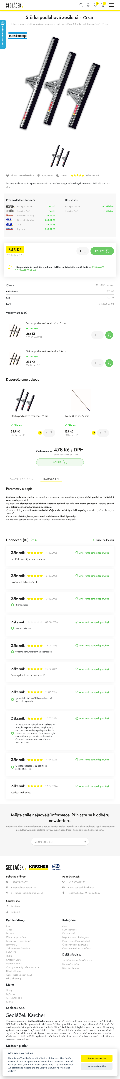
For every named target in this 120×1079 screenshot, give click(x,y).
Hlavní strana (17, 23)
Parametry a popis (21, 479)
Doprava (10, 933)
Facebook (15, 906)
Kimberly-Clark (13, 959)
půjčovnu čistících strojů (41, 1030)
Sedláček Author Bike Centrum (77, 960)
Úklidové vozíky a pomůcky (40, 23)
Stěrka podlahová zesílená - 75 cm (91, 23)
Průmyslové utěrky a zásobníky (77, 940)
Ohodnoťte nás (13, 970)
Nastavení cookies (97, 1066)
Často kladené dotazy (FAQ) (19, 974)
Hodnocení (51, 479)
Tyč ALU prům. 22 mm (77, 416)
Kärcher (109, 1020)
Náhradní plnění (14, 963)
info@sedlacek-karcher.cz (23, 887)
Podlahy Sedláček (70, 964)
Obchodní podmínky (16, 937)
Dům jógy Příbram (71, 967)
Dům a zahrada (69, 929)
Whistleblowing (13, 978)
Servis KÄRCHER (14, 997)
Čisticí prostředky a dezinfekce (76, 948)
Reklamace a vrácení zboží (18, 940)
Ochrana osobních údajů (18, 948)
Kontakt (9, 1001)
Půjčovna (10, 994)
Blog (8, 925)
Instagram (15, 911)
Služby (9, 990)
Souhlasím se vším (97, 1058)
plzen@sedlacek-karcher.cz (80, 887)
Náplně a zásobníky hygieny (75, 937)
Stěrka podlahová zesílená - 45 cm (46, 351)
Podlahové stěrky (64, 23)
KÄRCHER (11, 952)
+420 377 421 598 (76, 882)
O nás (9, 929)
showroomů (102, 1030)
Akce (64, 925)
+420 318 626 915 (19, 882)
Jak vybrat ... (11, 944)
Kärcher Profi (68, 933)
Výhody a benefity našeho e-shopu (23, 967)
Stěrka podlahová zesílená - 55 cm (46, 323)
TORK (9, 955)
